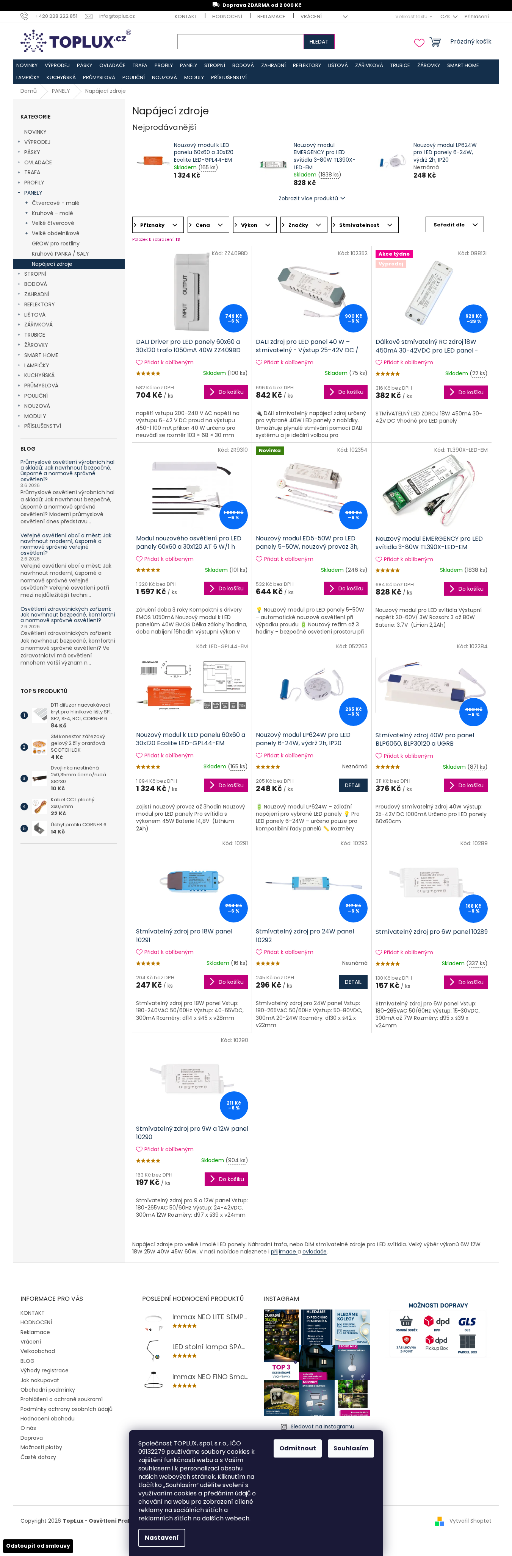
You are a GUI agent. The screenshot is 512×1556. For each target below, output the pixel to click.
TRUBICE (34, 335)
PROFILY (34, 182)
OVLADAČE (38, 162)
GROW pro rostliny (56, 243)
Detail (353, 785)
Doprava (31, 1438)
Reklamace (271, 16)
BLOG (27, 1361)
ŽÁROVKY (36, 345)
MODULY (35, 416)
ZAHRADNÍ (36, 294)
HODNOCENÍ (227, 16)
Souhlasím (351, 1448)
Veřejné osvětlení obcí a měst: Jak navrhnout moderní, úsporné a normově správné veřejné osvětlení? (65, 544)
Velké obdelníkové (56, 233)
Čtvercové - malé (56, 203)
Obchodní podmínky (47, 1390)
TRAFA (32, 172)
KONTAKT (186, 16)
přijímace (284, 1251)
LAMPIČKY (36, 365)
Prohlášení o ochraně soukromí (61, 1399)
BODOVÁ (35, 284)
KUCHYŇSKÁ (39, 375)
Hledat (319, 41)
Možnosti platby (41, 1447)
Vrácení (311, 16)
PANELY (33, 193)
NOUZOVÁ (37, 406)
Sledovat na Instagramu (322, 1426)
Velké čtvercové (53, 223)
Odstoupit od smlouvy (38, 1546)
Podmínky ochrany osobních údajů (66, 1409)
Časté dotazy (38, 1457)
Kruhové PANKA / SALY (60, 254)
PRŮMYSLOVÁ (41, 385)
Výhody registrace (44, 1370)
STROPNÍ (35, 274)
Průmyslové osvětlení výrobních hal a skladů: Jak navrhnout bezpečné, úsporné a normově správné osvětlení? (67, 471)
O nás (28, 1428)
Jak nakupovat (39, 1380)
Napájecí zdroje (52, 264)
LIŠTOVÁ (34, 314)
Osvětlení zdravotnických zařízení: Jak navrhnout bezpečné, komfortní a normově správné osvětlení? (67, 615)
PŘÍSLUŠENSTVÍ (42, 426)
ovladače (314, 1251)
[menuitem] (27, 65)
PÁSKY (32, 152)
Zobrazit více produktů (308, 198)
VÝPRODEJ (37, 142)
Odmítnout (297, 1448)
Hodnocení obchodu (47, 1418)
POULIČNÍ (36, 396)
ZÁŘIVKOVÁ (38, 324)
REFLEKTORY (39, 304)
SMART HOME (41, 355)
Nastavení (162, 1537)
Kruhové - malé (52, 213)
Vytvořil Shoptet (470, 1521)
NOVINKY (35, 132)
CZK (445, 16)
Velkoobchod (37, 1351)
